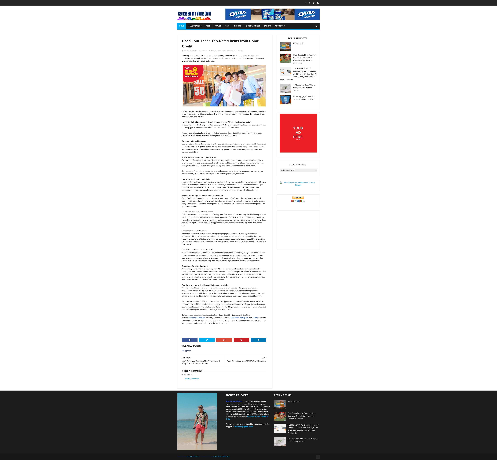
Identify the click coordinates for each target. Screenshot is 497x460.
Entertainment (253, 26)
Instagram (244, 318)
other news (231, 51)
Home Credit (221, 51)
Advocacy (280, 26)
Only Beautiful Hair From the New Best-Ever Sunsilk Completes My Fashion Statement (301, 416)
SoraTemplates (193, 457)
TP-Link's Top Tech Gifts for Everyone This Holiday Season (304, 87)
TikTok (255, 318)
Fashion (238, 26)
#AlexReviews (195, 26)
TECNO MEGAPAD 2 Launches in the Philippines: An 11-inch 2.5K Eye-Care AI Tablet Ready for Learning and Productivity (298, 74)
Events (267, 26)
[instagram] (318, 3)
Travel (218, 26)
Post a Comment (192, 379)
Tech (227, 26)
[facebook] (305, 3)
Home (181, 26)
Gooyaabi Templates (221, 457)
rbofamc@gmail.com (244, 427)
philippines (239, 51)
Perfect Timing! (299, 43)
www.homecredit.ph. (197, 318)
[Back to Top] (318, 457)
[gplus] (314, 3)
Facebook (235, 318)
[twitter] (309, 3)
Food (208, 26)
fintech (213, 51)
